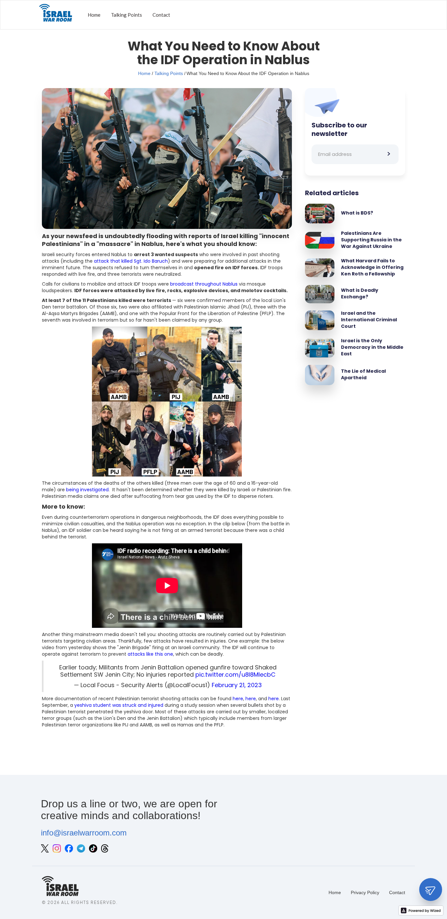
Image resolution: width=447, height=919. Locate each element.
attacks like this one (150, 654)
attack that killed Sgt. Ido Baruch (131, 261)
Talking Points (126, 15)
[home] (55, 15)
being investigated (87, 489)
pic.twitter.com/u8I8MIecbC (235, 674)
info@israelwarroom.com (84, 832)
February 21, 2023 (237, 685)
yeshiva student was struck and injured (118, 705)
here (238, 698)
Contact (161, 15)
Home (94, 15)
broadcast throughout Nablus (204, 284)
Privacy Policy (365, 892)
